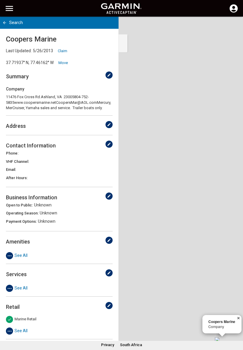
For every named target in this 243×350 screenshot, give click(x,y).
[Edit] (109, 75)
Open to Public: (19, 205)
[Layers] (233, 27)
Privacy (107, 345)
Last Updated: (19, 50)
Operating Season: (22, 213)
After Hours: (17, 178)
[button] (235, 323)
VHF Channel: (17, 161)
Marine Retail (25, 319)
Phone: (12, 153)
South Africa (131, 345)
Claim (62, 51)
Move (63, 63)
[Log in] (234, 11)
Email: (11, 169)
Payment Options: (21, 221)
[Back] (4, 23)
